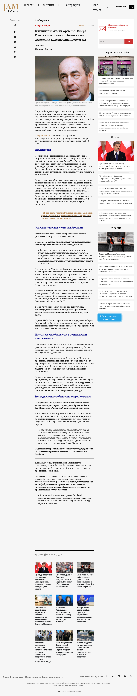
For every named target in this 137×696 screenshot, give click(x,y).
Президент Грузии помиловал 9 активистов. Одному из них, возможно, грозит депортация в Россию (43, 582)
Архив (82, 25)
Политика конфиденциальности (44, 677)
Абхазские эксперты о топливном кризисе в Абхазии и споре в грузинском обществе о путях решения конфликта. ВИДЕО (43, 652)
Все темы (97, 7)
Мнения (48, 5)
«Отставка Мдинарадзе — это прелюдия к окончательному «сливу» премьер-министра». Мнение (64, 615)
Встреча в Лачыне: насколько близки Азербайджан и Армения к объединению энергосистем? (116, 281)
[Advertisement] (64, 529)
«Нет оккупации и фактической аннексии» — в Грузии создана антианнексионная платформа (64, 649)
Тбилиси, (39, 49)
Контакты (17, 677)
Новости (28, 5)
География (72, 5)
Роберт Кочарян (42, 25)
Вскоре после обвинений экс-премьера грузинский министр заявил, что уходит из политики (84, 615)
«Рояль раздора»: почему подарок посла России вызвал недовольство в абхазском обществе (84, 650)
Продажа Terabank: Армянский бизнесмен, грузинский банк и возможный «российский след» (116, 81)
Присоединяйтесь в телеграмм (110, 317)
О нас (6, 677)
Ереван (49, 49)
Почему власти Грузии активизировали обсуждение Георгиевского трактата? (115, 114)
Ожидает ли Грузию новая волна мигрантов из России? (112, 92)
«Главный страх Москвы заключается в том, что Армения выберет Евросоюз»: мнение (114, 306)
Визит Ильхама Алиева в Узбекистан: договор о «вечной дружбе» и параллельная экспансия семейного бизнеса (114, 127)
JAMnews (39, 45)
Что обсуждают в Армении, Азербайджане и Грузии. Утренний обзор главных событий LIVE (64, 581)
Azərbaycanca (42, 20)
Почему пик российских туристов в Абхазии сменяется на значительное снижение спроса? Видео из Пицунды (43, 616)
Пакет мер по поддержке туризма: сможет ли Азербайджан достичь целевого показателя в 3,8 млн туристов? (115, 294)
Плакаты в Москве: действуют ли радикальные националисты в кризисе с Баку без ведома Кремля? (85, 581)
